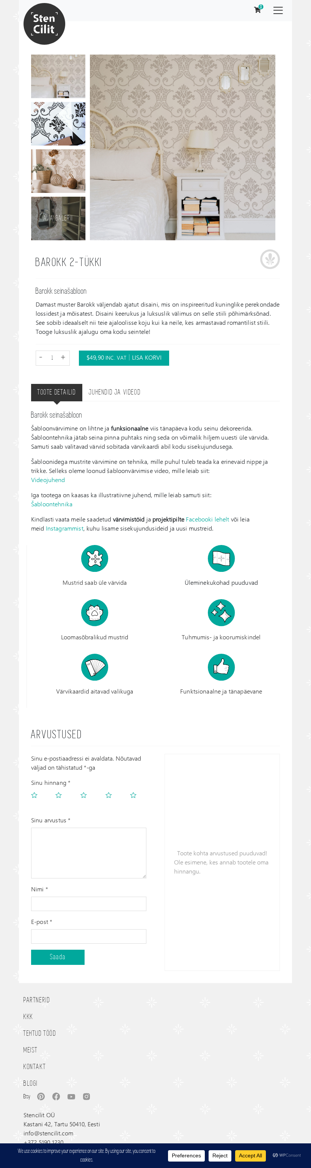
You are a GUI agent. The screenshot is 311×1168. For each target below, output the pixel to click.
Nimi (39, 889)
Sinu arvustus (51, 820)
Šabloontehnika (51, 504)
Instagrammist (64, 528)
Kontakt (35, 1067)
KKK (28, 1017)
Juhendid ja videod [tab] (115, 392)
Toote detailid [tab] (57, 392)
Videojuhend (48, 480)
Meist (31, 1050)
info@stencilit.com (48, 1133)
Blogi (31, 1084)
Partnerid (37, 1000)
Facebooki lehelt (207, 519)
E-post (41, 921)
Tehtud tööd (40, 1034)
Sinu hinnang (51, 782)
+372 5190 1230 (43, 1142)
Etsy (27, 1097)
